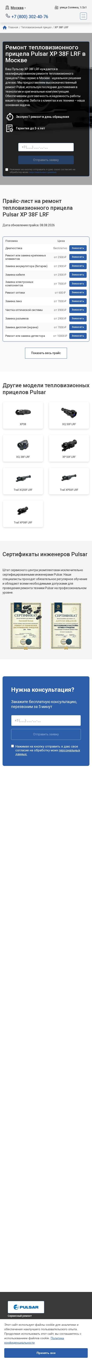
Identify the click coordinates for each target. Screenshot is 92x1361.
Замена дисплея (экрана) (21, 327)
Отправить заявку (46, 160)
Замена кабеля (15, 274)
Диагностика (13, 248)
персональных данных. (43, 172)
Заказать (78, 248)
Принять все (46, 1353)
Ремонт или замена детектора (25, 335)
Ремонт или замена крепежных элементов (25, 257)
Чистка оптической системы (24, 310)
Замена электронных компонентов (19, 283)
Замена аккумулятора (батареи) (26, 266)
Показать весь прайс (46, 353)
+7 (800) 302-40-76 (30, 16)
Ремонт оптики (15, 292)
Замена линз (13, 301)
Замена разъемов (17, 318)
